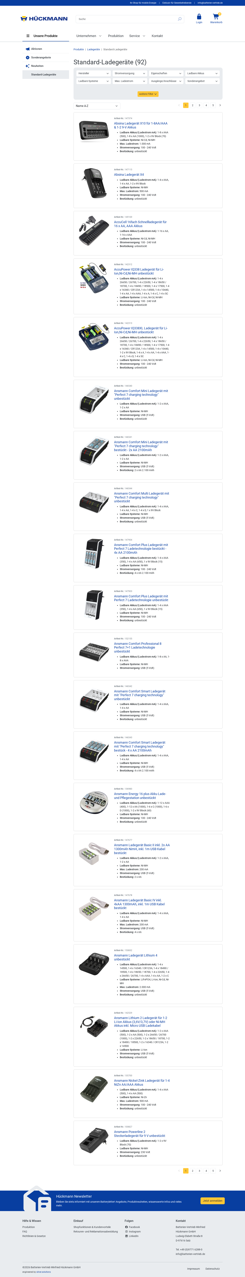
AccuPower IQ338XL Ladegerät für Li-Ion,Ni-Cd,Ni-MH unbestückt (141, 330)
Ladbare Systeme (88, 81)
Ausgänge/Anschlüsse (163, 81)
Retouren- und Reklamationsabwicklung (96, 1231)
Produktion (116, 36)
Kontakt (157, 36)
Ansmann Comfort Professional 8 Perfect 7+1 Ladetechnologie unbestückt (137, 647)
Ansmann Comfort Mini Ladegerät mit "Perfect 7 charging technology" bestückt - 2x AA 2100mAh (141, 446)
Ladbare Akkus (195, 73)
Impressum (193, 1268)
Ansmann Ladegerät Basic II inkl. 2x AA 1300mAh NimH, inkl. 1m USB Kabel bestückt (142, 849)
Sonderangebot (196, 81)
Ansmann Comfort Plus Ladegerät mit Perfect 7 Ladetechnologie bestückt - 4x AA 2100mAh (141, 548)
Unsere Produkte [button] (45, 36)
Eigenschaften (159, 73)
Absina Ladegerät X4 (129, 174)
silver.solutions (43, 1272)
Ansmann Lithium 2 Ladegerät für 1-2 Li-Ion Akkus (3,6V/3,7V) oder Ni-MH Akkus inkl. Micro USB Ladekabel (140, 1021)
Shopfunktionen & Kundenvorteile (92, 1227)
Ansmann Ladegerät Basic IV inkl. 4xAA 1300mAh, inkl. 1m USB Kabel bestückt (139, 904)
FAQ (24, 1231)
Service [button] (135, 36)
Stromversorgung (124, 73)
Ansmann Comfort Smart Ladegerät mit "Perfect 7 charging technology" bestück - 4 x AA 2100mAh (139, 746)
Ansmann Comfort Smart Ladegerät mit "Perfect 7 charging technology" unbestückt (139, 695)
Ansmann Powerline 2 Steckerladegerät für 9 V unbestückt (139, 1134)
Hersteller (84, 73)
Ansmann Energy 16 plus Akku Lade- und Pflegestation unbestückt (140, 796)
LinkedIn (133, 1236)
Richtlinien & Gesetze (34, 1236)
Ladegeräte (93, 49)
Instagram (135, 1231)
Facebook (134, 1227)
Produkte (79, 49)
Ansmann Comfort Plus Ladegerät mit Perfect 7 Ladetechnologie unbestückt (141, 598)
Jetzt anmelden (212, 1200)
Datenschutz (213, 1268)
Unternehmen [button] (86, 36)
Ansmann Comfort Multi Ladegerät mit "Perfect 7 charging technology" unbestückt (141, 497)
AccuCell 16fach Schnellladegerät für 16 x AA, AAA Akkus (140, 224)
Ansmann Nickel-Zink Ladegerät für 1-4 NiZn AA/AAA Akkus (142, 1082)
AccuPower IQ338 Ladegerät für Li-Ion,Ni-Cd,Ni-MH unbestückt (139, 271)
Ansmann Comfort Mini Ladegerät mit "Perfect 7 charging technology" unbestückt (141, 394)
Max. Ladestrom (124, 81)
